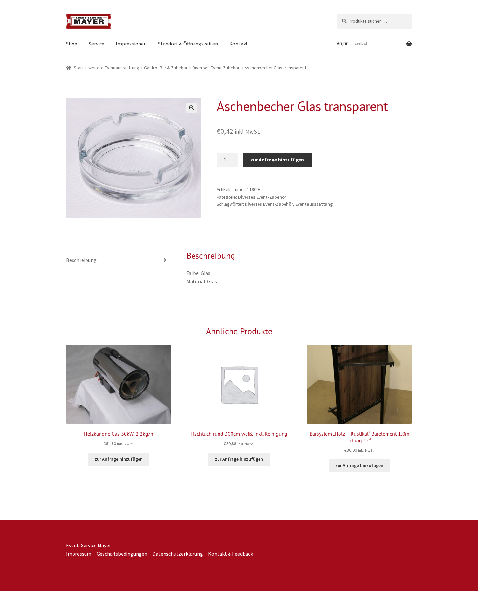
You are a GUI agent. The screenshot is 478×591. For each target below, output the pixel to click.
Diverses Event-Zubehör (216, 68)
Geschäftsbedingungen (122, 553)
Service (96, 43)
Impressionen (131, 43)
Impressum (78, 553)
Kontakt (238, 43)
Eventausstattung (314, 204)
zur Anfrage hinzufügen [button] (119, 459)
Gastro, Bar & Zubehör (166, 68)
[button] (191, 108)
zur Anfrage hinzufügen (277, 159)
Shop (71, 43)
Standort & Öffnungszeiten (188, 43)
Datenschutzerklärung (178, 553)
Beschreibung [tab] (81, 260)
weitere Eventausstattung (113, 68)
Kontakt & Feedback (230, 553)
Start (79, 68)
